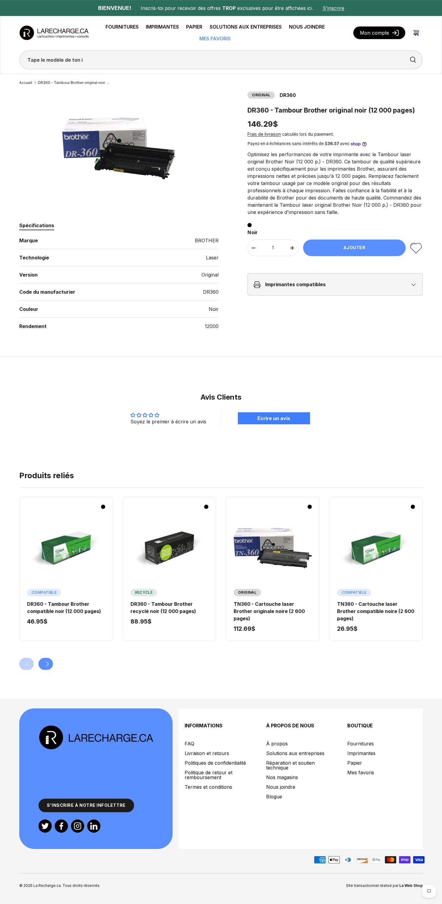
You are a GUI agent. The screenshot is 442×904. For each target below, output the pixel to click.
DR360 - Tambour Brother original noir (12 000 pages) (74, 83)
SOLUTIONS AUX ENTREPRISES (246, 27)
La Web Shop (411, 885)
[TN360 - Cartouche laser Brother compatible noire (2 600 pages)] (376, 548)
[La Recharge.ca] (95, 728)
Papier (354, 763)
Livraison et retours (207, 753)
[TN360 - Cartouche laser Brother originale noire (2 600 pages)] (273, 548)
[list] (118, 147)
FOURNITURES (122, 27)
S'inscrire (333, 8)
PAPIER (194, 27)
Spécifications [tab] (36, 225)
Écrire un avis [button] (273, 418)
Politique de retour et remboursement (208, 774)
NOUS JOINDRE (307, 27)
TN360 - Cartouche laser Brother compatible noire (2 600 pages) (375, 611)
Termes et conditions (208, 787)
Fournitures (360, 744)
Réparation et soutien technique (290, 765)
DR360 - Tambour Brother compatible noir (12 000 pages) (64, 607)
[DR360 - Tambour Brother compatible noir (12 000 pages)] (66, 548)
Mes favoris (360, 772)
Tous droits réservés (81, 885)
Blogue (274, 797)
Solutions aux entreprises (295, 753)
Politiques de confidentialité (215, 763)
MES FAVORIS (215, 39)
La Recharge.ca (47, 885)
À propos (277, 744)
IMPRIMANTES (162, 27)
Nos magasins (282, 777)
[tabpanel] (119, 283)
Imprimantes (361, 753)
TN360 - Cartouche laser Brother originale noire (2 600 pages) (269, 611)
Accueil (25, 83)
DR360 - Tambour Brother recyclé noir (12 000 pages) (163, 607)
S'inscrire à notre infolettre (86, 805)
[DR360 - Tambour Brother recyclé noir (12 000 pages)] (169, 548)
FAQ (189, 744)
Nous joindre (280, 787)
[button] (416, 32)
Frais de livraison (264, 134)
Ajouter (354, 247)
